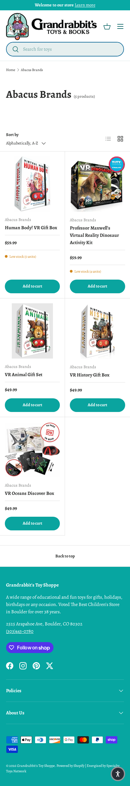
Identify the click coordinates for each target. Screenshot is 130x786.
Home (10, 69)
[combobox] (65, 49)
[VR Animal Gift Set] (32, 331)
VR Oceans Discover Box (29, 493)
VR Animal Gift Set (23, 374)
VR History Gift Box (89, 375)
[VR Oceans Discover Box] (32, 449)
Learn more (85, 5)
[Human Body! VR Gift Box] (32, 184)
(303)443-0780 (20, 631)
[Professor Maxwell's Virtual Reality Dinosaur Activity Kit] (97, 184)
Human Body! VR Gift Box (31, 227)
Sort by (12, 135)
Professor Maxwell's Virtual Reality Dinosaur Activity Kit (94, 235)
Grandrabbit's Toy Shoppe (36, 765)
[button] (107, 26)
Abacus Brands (32, 69)
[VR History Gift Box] (97, 331)
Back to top (65, 556)
